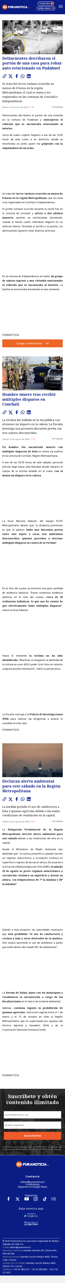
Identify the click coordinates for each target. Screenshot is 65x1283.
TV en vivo (44, 3)
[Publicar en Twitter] (11, 76)
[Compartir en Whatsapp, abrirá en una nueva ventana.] (23, 76)
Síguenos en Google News (32, 1187)
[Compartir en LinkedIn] (29, 76)
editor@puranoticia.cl (32, 1182)
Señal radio (44, 8)
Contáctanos (33, 1184)
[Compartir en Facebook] (17, 76)
